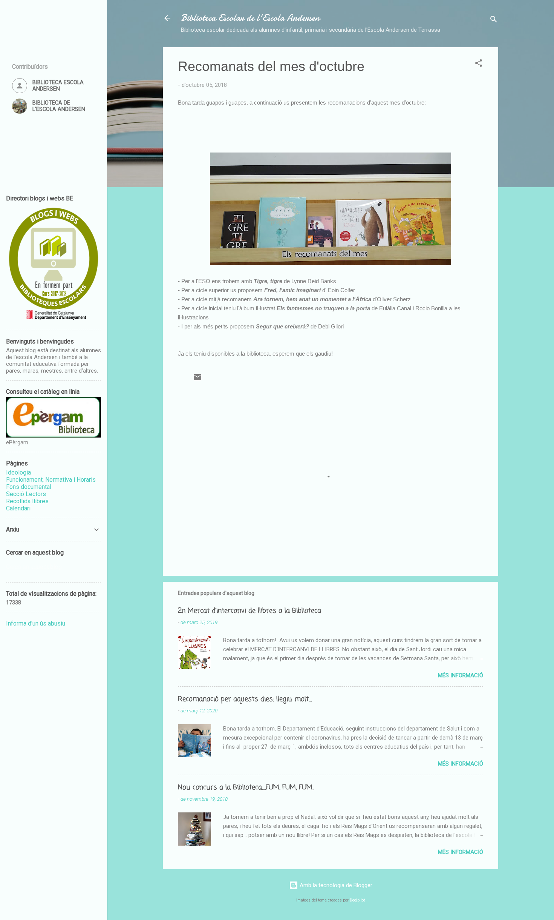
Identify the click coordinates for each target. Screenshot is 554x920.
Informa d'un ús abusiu (35, 623)
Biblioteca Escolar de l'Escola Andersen (250, 18)
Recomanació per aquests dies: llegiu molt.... (245, 699)
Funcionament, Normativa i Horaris (51, 479)
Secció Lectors (26, 494)
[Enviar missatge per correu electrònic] (197, 379)
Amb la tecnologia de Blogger (335, 885)
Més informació (460, 675)
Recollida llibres (27, 501)
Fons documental (28, 486)
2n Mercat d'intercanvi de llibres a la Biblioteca (249, 611)
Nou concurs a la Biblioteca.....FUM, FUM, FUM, (245, 787)
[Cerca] (493, 20)
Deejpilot (357, 900)
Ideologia (18, 472)
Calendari (18, 508)
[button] (478, 64)
